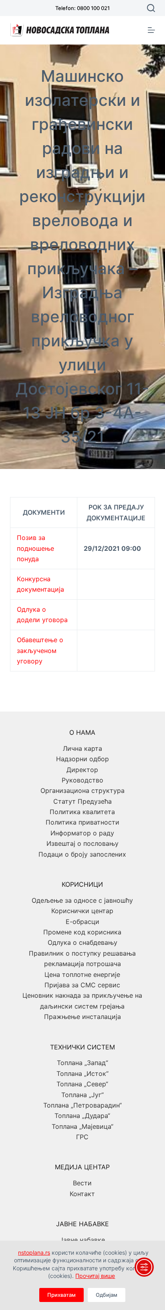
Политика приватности (82, 822)
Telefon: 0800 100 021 (82, 8)
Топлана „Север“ (82, 1084)
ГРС (82, 1137)
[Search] (151, 8)
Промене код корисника (82, 932)
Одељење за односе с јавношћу (82, 900)
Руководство (82, 780)
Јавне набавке (82, 1240)
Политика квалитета (82, 812)
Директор (82, 770)
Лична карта (82, 748)
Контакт (82, 1194)
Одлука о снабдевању (82, 942)
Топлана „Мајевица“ (82, 1126)
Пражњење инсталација (82, 1017)
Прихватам (61, 1295)
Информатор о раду (82, 833)
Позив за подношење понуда (35, 548)
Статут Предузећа (82, 801)
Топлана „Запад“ (82, 1063)
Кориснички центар (82, 911)
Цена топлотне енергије (82, 974)
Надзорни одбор (82, 759)
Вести (82, 1183)
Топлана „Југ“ (82, 1095)
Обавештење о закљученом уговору (40, 650)
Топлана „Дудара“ (82, 1116)
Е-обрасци (82, 922)
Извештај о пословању (82, 843)
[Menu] (151, 30)
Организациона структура (82, 790)
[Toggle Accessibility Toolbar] (144, 1267)
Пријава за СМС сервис (82, 985)
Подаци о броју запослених (82, 854)
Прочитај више (95, 1275)
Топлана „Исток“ (82, 1073)
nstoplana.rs (34, 1252)
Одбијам (106, 1295)
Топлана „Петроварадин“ (82, 1105)
